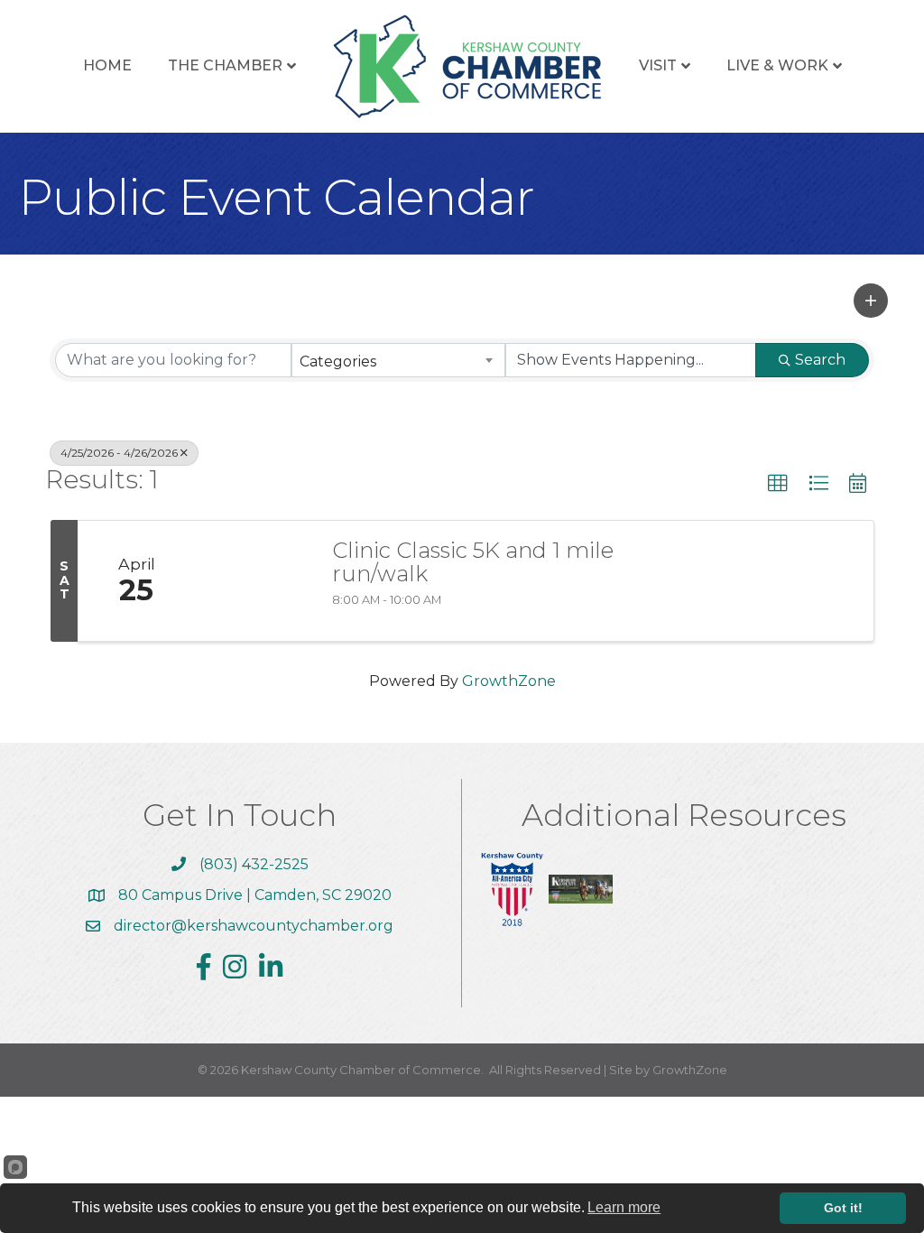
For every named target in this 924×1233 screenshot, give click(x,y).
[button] (871, 300)
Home (107, 65)
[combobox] (397, 360)
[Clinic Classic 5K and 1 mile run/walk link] (254, 581)
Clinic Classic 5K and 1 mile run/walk (473, 563)
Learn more (624, 1207)
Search (820, 359)
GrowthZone (509, 681)
